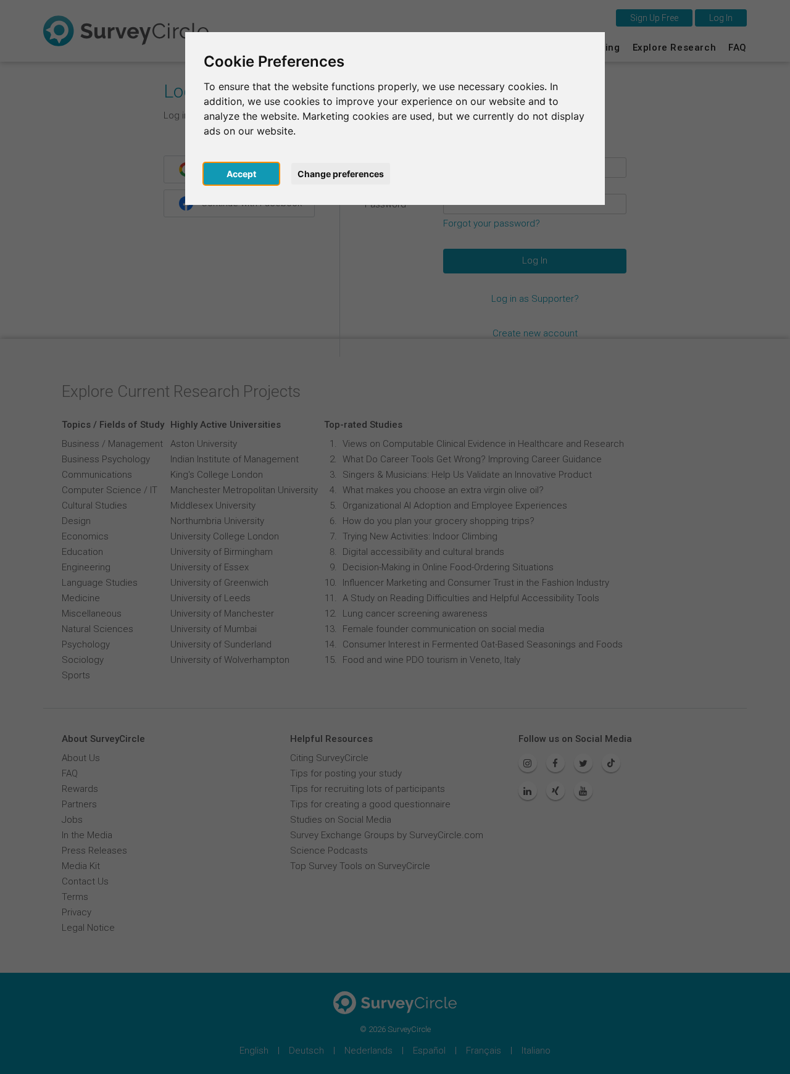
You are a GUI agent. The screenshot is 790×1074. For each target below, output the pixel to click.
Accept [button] (241, 174)
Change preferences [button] (340, 174)
